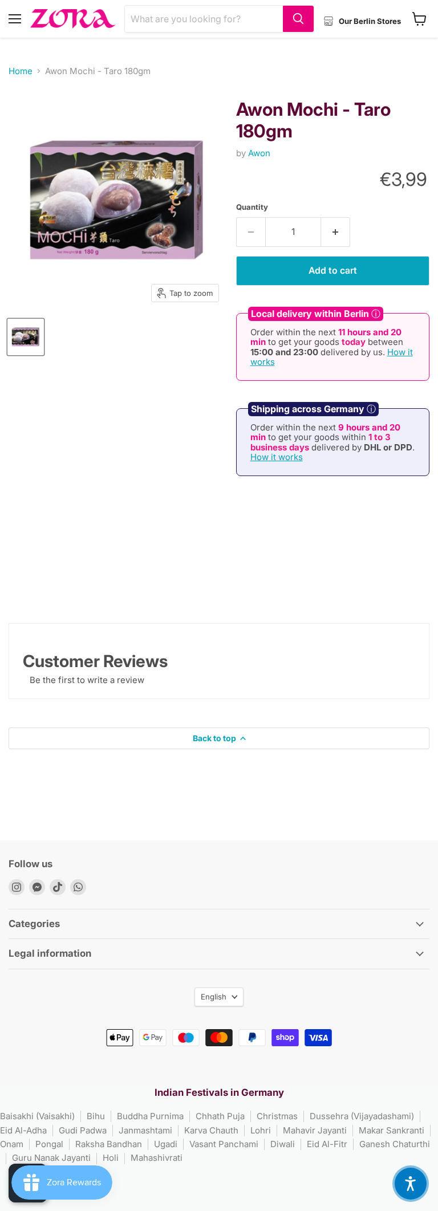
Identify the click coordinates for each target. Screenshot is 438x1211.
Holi (111, 1157)
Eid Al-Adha (23, 1130)
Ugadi (165, 1144)
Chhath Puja (220, 1116)
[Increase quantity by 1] (335, 232)
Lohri (260, 1130)
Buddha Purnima (150, 1116)
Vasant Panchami (223, 1144)
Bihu (96, 1116)
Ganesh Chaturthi (394, 1144)
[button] (410, 1183)
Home (21, 71)
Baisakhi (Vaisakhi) (37, 1116)
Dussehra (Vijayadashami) (362, 1116)
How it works (276, 457)
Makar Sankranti (391, 1130)
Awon (259, 153)
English (213, 996)
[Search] (298, 19)
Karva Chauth (211, 1130)
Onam (11, 1144)
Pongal (49, 1144)
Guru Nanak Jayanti (51, 1157)
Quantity (252, 207)
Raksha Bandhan (108, 1144)
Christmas (277, 1116)
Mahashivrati (156, 1157)
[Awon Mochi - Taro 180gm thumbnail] (25, 337)
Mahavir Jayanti (315, 1130)
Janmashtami (145, 1130)
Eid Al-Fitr (327, 1144)
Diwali (282, 1144)
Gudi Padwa (83, 1130)
